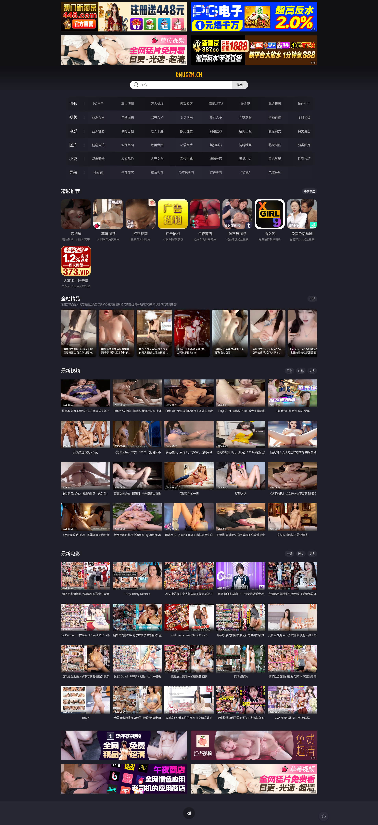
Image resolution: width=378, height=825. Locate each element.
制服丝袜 (216, 131)
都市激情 (98, 159)
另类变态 (304, 131)
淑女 (301, 554)
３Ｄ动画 (186, 117)
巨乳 (301, 371)
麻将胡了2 (216, 104)
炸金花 (245, 104)
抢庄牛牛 (304, 104)
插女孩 (98, 172)
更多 (312, 371)
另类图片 (304, 145)
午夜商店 (127, 172)
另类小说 (245, 159)
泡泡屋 (245, 172)
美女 (289, 371)
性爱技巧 (304, 159)
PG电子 (98, 104)
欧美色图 (157, 145)
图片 (73, 145)
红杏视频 (216, 172)
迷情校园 (216, 159)
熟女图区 (275, 145)
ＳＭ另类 (304, 117)
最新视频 (70, 370)
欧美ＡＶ (157, 117)
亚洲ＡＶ (98, 117)
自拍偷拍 (127, 117)
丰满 (289, 554)
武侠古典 (186, 159)
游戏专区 (186, 104)
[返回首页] (323, 816)
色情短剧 (275, 172)
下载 (312, 299)
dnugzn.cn (189, 75)
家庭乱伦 (127, 159)
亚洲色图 (127, 145)
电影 (73, 131)
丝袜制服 (245, 117)
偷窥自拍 (98, 145)
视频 (73, 117)
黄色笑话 (275, 159)
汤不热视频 (186, 172)
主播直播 (275, 117)
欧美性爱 (186, 131)
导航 (73, 172)
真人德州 (127, 104)
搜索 (240, 85)
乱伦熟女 (275, 131)
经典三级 (245, 131)
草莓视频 (157, 172)
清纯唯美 (245, 145)
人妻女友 (157, 159)
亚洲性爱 (98, 131)
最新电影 (70, 553)
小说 (73, 158)
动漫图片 (186, 145)
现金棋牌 (275, 104)
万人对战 (157, 104)
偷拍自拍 (127, 131)
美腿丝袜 (216, 145)
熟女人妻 (216, 117)
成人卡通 (157, 131)
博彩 (73, 103)
